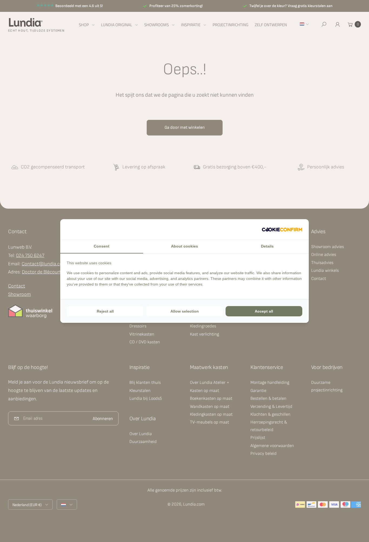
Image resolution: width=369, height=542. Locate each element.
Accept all (264, 311)
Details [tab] (267, 246)
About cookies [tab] (184, 246)
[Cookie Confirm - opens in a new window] (282, 229)
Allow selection (184, 311)
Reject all (105, 311)
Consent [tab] (101, 246)
